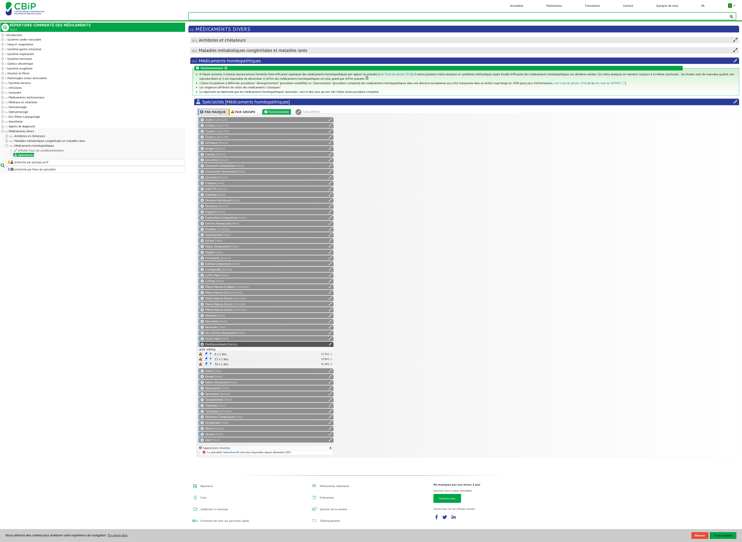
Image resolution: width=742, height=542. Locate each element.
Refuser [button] (700, 535)
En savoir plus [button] (118, 535)
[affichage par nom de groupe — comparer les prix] (200, 354)
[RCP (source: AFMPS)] (206, 354)
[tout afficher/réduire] (330, 120)
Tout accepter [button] (723, 535)
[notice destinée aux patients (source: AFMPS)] (210, 354)
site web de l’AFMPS (608, 83)
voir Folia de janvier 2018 (395, 74)
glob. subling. (207, 349)
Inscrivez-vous (447, 498)
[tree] (85, 95)
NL (703, 6)
